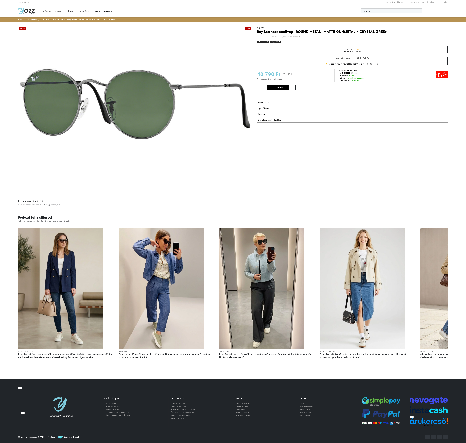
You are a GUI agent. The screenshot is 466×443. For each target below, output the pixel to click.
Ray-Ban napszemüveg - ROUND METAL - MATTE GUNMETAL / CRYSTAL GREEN (84, 19)
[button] (278, 87)
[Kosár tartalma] (445, 10)
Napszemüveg (33, 19)
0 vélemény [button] (275, 36)
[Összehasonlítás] (434, 11)
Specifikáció (263, 108)
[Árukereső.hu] (429, 421)
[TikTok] (439, 437)
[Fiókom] (439, 11)
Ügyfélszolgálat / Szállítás (269, 120)
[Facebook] (427, 437)
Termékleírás (263, 102)
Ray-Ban (46, 19)
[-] (264, 89)
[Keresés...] (418, 11)
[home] (21, 19)
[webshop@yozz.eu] (445, 437)
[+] (264, 86)
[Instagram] (433, 437)
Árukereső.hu (428, 425)
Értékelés (262, 114)
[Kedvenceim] (428, 11)
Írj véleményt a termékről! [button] (290, 36)
